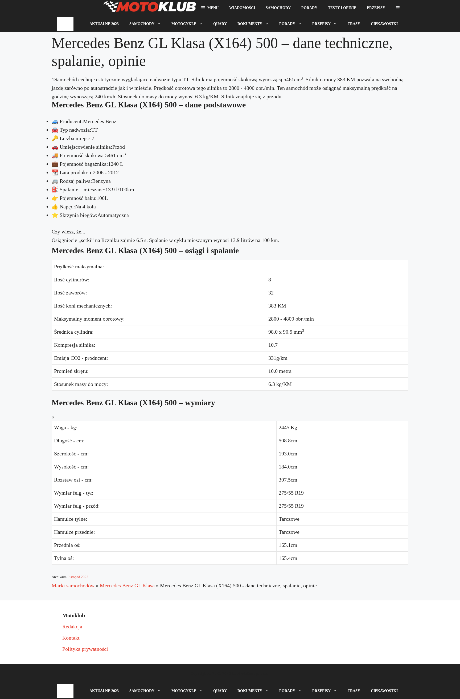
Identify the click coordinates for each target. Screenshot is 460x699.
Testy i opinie (342, 8)
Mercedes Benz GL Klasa (127, 585)
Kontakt (71, 638)
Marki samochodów (73, 585)
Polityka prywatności (85, 649)
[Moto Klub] (149, 8)
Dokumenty (249, 24)
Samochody (278, 8)
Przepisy (376, 8)
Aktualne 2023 (104, 24)
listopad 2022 (78, 577)
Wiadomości (242, 8)
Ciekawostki (384, 24)
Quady (220, 24)
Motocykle (183, 24)
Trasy (354, 24)
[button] (398, 8)
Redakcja (72, 626)
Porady (309, 8)
